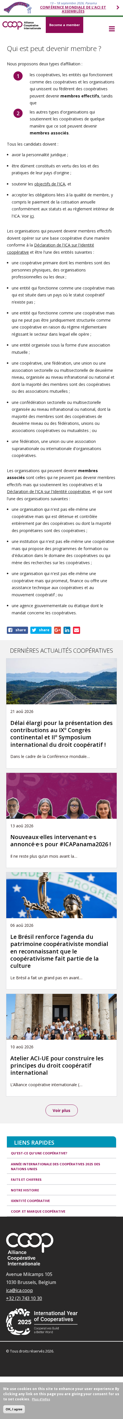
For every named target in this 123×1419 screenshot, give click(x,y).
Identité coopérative (30, 1201)
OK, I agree (14, 1409)
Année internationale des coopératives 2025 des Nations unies (55, 1166)
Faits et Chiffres (26, 1179)
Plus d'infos (41, 1399)
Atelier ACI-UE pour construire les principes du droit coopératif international (57, 1065)
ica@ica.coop (19, 1290)
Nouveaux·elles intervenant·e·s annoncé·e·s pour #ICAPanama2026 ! (60, 840)
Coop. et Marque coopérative (38, 1211)
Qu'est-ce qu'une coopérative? (39, 1153)
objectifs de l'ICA (49, 184)
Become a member (64, 25)
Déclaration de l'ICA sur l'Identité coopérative (48, 491)
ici (32, 216)
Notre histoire (25, 1190)
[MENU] (111, 29)
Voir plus (61, 1110)
